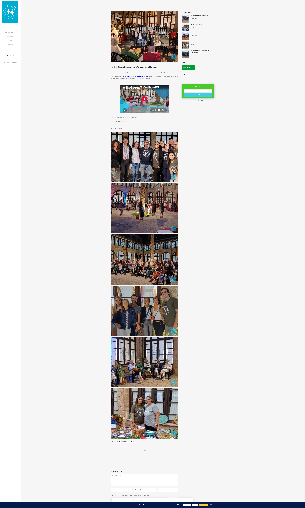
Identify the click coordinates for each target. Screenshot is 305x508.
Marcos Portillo (130, 70)
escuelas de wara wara (122, 442)
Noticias (123, 70)
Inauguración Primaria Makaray (199, 16)
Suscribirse (198, 95)
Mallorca (133, 442)
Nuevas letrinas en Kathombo (199, 33)
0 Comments (138, 70)
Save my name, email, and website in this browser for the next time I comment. (132, 495)
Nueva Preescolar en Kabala (198, 24)
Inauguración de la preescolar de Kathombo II (200, 52)
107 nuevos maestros (197, 42)
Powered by (194, 100)
